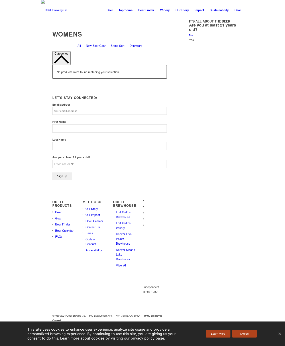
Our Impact (93, 215)
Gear (58, 218)
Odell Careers (94, 221)
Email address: (61, 104)
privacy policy (143, 338)
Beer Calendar (64, 230)
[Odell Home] (54, 10)
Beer (58, 212)
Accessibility (94, 250)
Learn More (218, 333)
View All (121, 265)
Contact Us (93, 227)
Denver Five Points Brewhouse (124, 239)
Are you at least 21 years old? (71, 157)
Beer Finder (62, 224)
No (191, 35)
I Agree (244, 333)
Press (89, 233)
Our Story (92, 209)
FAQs (59, 236)
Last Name (59, 139)
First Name (59, 122)
